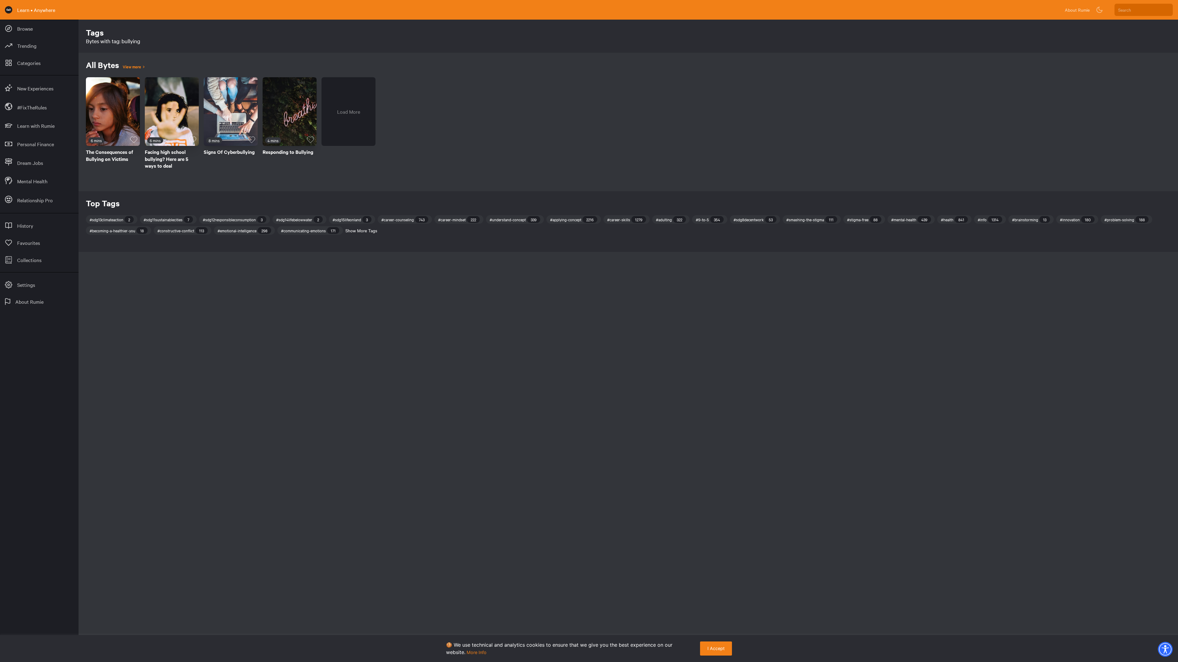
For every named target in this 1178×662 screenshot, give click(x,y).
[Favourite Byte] (133, 139)
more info (477, 652)
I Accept (716, 648)
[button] (1165, 649)
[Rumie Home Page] (8, 9)
